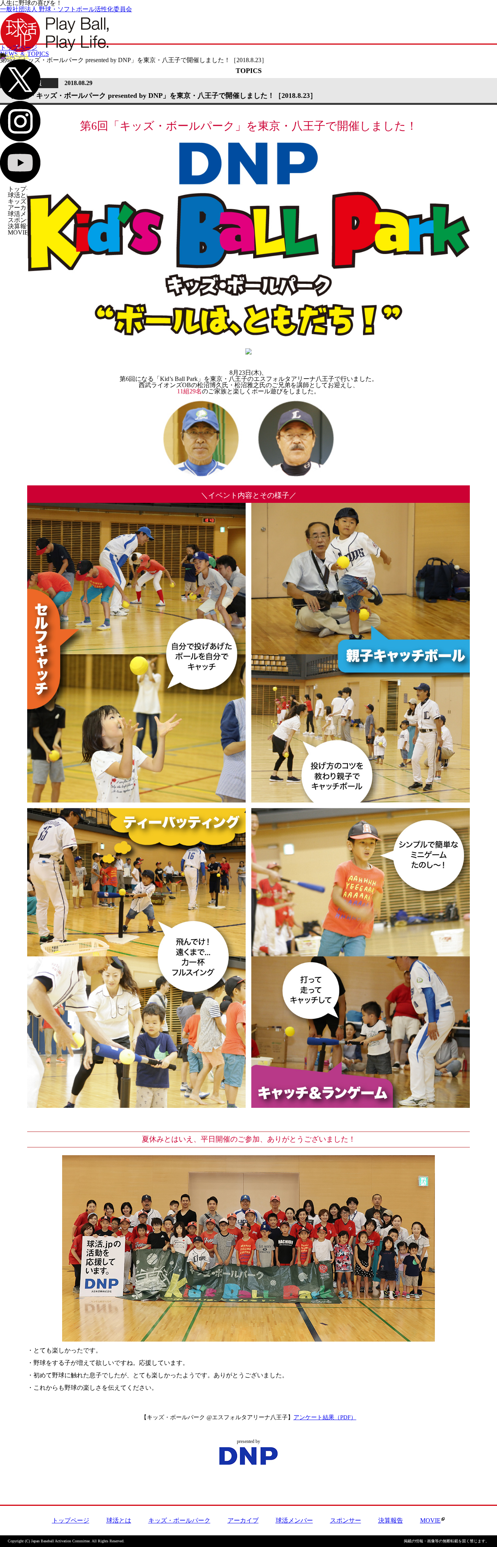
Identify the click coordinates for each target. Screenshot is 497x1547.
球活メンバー (26, 213)
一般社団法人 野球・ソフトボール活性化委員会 (66, 9)
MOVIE (18, 232)
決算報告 (20, 226)
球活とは (20, 195)
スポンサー (23, 220)
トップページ (26, 189)
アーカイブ (23, 207)
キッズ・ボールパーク (179, 1520)
